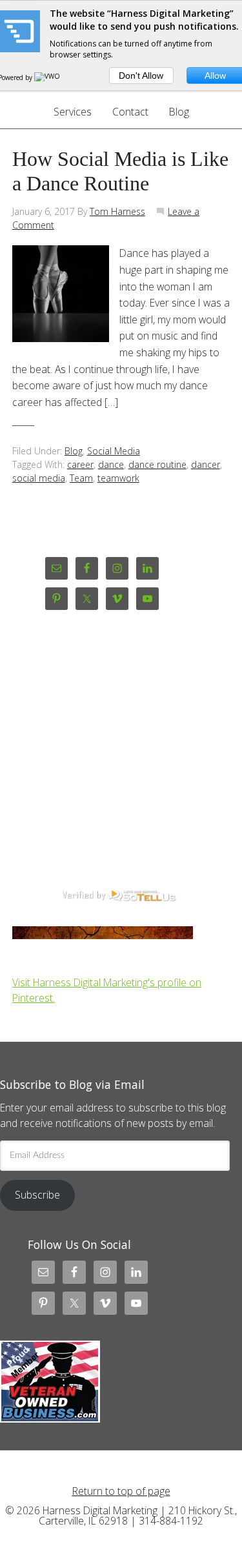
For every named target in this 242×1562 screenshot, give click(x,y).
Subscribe (37, 1195)
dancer (205, 464)
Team (81, 478)
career (80, 464)
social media (38, 478)
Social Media (113, 451)
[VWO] (47, 77)
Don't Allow (141, 75)
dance (111, 464)
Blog (74, 451)
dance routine (157, 464)
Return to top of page (121, 1491)
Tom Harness (117, 211)
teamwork (118, 478)
